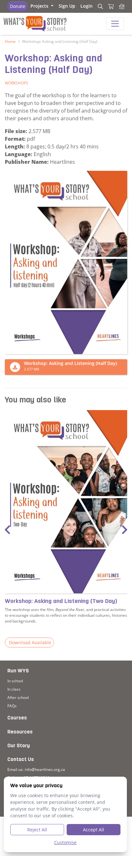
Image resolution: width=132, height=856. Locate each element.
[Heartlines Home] (121, 6)
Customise (65, 842)
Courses (17, 718)
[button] (42, 6)
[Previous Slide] (7, 530)
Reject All (37, 830)
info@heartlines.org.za (45, 769)
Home (10, 41)
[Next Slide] (125, 530)
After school (18, 697)
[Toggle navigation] (115, 23)
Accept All (93, 830)
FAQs (12, 706)
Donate (17, 6)
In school (15, 681)
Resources (20, 732)
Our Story (18, 746)
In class (14, 689)
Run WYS (18, 671)
